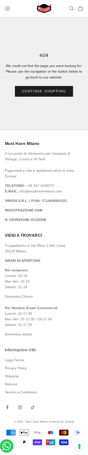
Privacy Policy (16, 368)
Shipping (12, 376)
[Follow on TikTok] (32, 407)
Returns (11, 384)
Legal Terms (14, 360)
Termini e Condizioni (21, 392)
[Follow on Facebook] (7, 407)
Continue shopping (44, 91)
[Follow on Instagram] (20, 407)
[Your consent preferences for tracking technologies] (79, 446)
